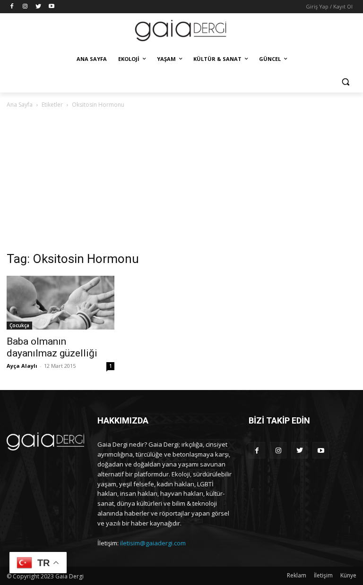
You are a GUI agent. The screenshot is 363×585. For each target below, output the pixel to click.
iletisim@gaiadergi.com (153, 543)
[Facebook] (12, 6)
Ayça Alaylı (22, 365)
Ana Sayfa (20, 105)
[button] (345, 82)
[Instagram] (25, 6)
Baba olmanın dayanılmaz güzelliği (52, 347)
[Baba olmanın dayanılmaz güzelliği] (60, 303)
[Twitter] (38, 6)
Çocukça (19, 325)
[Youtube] (51, 6)
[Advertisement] (181, 181)
